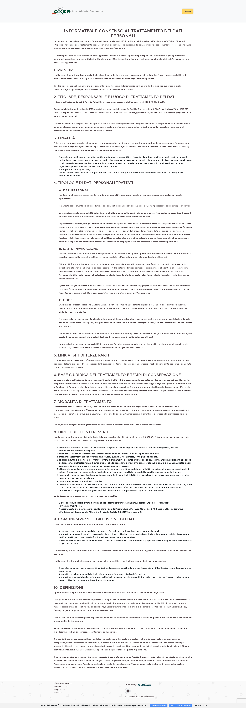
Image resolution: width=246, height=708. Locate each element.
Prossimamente (96, 11)
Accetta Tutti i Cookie (158, 705)
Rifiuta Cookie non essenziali (181, 705)
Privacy (58, 686)
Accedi (188, 11)
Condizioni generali (63, 683)
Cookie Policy (64, 348)
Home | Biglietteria (80, 11)
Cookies (58, 693)
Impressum (60, 690)
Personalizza (201, 705)
